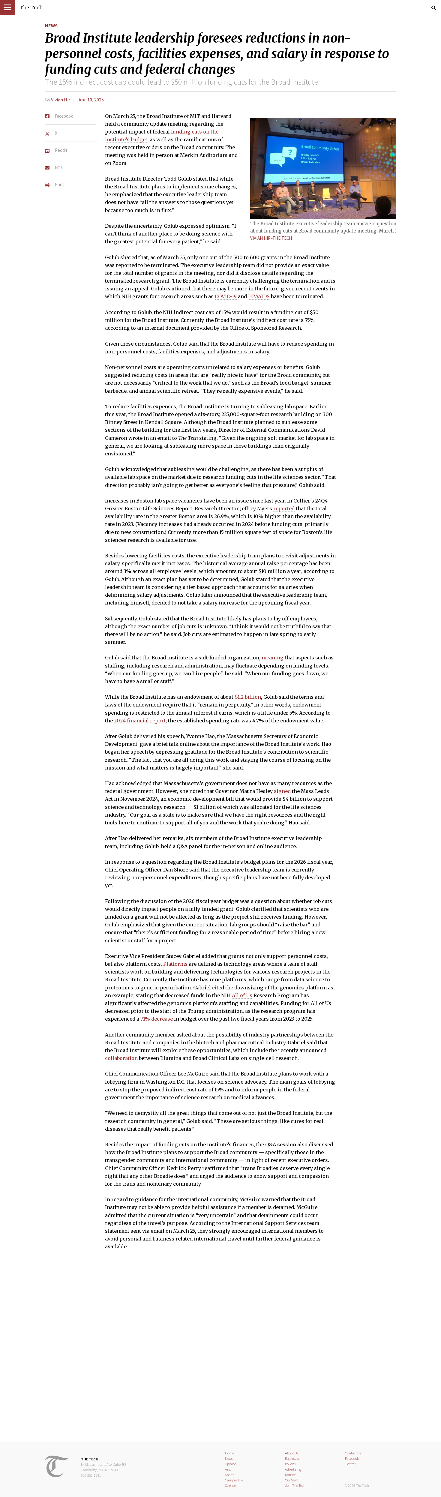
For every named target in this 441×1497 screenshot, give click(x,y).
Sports (229, 1474)
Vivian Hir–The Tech (271, 238)
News (51, 25)
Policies (290, 1464)
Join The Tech (295, 1485)
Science (230, 1485)
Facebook (352, 1458)
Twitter (350, 1464)
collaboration (121, 1058)
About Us (291, 1453)
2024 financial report (140, 721)
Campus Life (234, 1480)
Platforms (175, 964)
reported (284, 509)
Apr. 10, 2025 (91, 100)
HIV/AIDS (258, 296)
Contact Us (353, 1453)
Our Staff (291, 1480)
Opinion (231, 1464)
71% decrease (156, 1019)
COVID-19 (226, 296)
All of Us (242, 995)
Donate (290, 1474)
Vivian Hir (60, 100)
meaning (273, 658)
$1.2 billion (248, 697)
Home (229, 1453)
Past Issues (292, 1458)
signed (282, 791)
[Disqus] (220, 1350)
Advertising (293, 1469)
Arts (228, 1469)
